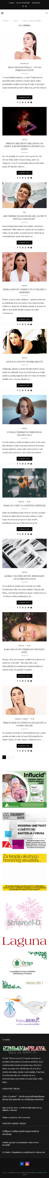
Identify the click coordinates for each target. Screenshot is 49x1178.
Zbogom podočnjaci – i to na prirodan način (24, 69)
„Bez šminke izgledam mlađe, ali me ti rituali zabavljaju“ (24, 217)
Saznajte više (23, 97)
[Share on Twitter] (20, 102)
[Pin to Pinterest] (22, 102)
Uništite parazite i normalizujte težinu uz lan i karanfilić (20, 1143)
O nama (11, 3)
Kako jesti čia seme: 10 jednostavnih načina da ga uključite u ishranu (22, 1108)
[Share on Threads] (25, 102)
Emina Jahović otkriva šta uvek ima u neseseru (24, 291)
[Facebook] (22, 6)
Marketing (36, 3)
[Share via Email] (31, 102)
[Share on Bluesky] (28, 102)
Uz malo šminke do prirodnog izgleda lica (24, 433)
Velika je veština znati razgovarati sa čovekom (20, 1133)
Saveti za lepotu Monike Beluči (24, 361)
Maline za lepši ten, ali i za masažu (16, 1117)
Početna (5, 21)
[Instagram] (26, 6)
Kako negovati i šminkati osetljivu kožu (24, 651)
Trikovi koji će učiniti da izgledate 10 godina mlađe (24, 724)
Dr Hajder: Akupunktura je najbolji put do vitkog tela (23, 1152)
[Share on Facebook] (17, 102)
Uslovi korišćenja (23, 3)
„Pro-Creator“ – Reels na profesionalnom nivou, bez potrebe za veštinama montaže (23, 1098)
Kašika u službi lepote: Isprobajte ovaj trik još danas (24, 577)
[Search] (46, 13)
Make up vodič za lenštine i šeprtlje (24, 505)
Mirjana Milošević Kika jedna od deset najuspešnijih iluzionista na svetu (24, 146)
